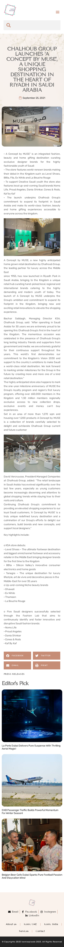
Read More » (10, 752)
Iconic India (51, 924)
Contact (40, 931)
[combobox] (32, 25)
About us (11, 924)
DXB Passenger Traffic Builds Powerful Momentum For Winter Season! (30, 812)
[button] (57, 12)
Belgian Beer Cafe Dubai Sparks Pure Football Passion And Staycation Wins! (32, 876)
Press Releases (14, 674)
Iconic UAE (30, 924)
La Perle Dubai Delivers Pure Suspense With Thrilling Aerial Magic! (31, 747)
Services (23, 931)
